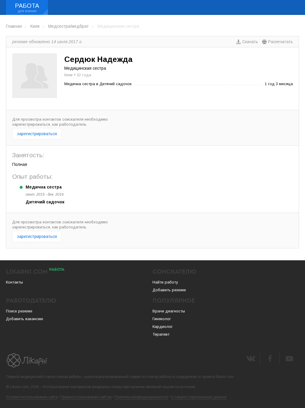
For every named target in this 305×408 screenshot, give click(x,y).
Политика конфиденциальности (141, 397)
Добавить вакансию (24, 319)
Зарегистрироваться (37, 133)
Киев (35, 26)
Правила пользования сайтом (86, 397)
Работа (27, 5)
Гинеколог (161, 319)
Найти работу (165, 282)
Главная (14, 26)
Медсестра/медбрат (68, 26)
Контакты (14, 282)
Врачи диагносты (168, 311)
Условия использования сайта (32, 397)
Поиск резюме (19, 311)
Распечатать (280, 41)
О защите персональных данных (199, 397)
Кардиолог (162, 326)
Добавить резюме (169, 290)
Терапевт (160, 334)
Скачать (250, 41)
